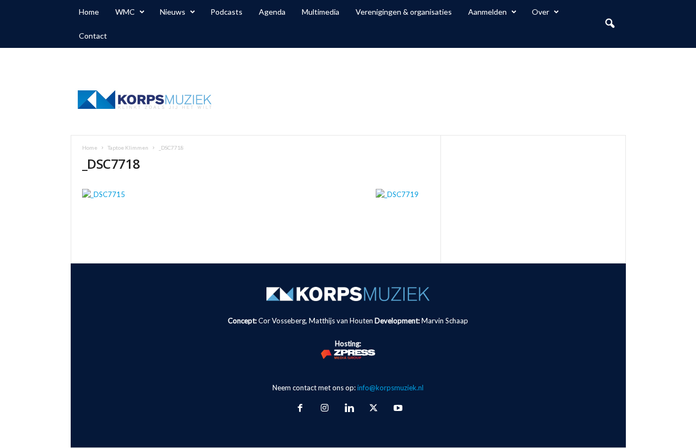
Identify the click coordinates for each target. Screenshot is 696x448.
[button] (610, 24)
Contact (93, 35)
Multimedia (320, 11)
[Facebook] (300, 408)
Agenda (272, 11)
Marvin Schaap (444, 320)
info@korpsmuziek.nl (390, 387)
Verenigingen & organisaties (404, 11)
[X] (373, 408)
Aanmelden (487, 11)
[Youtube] (397, 408)
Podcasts (226, 11)
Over (540, 11)
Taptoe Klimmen (128, 147)
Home (89, 11)
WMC (125, 11)
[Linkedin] (349, 408)
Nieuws (172, 11)
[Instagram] (324, 408)
